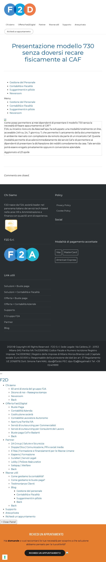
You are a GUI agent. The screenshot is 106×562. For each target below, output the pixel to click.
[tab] (53, 124)
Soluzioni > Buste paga (16, 286)
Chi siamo (10, 24)
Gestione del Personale (22, 82)
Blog (6, 328)
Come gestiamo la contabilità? (27, 476)
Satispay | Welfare (21, 465)
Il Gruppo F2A (12, 316)
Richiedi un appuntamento (19, 31)
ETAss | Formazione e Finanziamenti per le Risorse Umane (42, 451)
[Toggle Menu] (1, 373)
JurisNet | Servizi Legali (23, 458)
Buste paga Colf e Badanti (25, 432)
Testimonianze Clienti (23, 483)
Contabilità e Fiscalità (21, 86)
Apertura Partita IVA (22, 421)
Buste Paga (17, 407)
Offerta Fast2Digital (26, 24)
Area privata (80, 24)
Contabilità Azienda (21, 410)
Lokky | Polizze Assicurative (26, 462)
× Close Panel (8, 522)
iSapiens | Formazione (23, 454)
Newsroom (16, 93)
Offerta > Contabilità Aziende (20, 304)
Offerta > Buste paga (15, 298)
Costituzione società (22, 414)
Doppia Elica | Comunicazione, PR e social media (37, 447)
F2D (4, 379)
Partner (42, 24)
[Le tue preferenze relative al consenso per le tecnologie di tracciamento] (4, 557)
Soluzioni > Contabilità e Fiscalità (21, 292)
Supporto (67, 24)
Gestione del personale (29, 491)
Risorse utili (54, 24)
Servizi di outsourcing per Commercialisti (33, 425)
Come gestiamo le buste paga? (28, 480)
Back (14, 399)
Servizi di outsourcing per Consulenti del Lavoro (37, 429)
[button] (53, 98)
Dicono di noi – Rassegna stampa (29, 392)
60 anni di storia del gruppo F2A (28, 389)
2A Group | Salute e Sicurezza (27, 443)
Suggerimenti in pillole (22, 89)
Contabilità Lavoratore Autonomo (29, 418)
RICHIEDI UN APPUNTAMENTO (45, 553)
